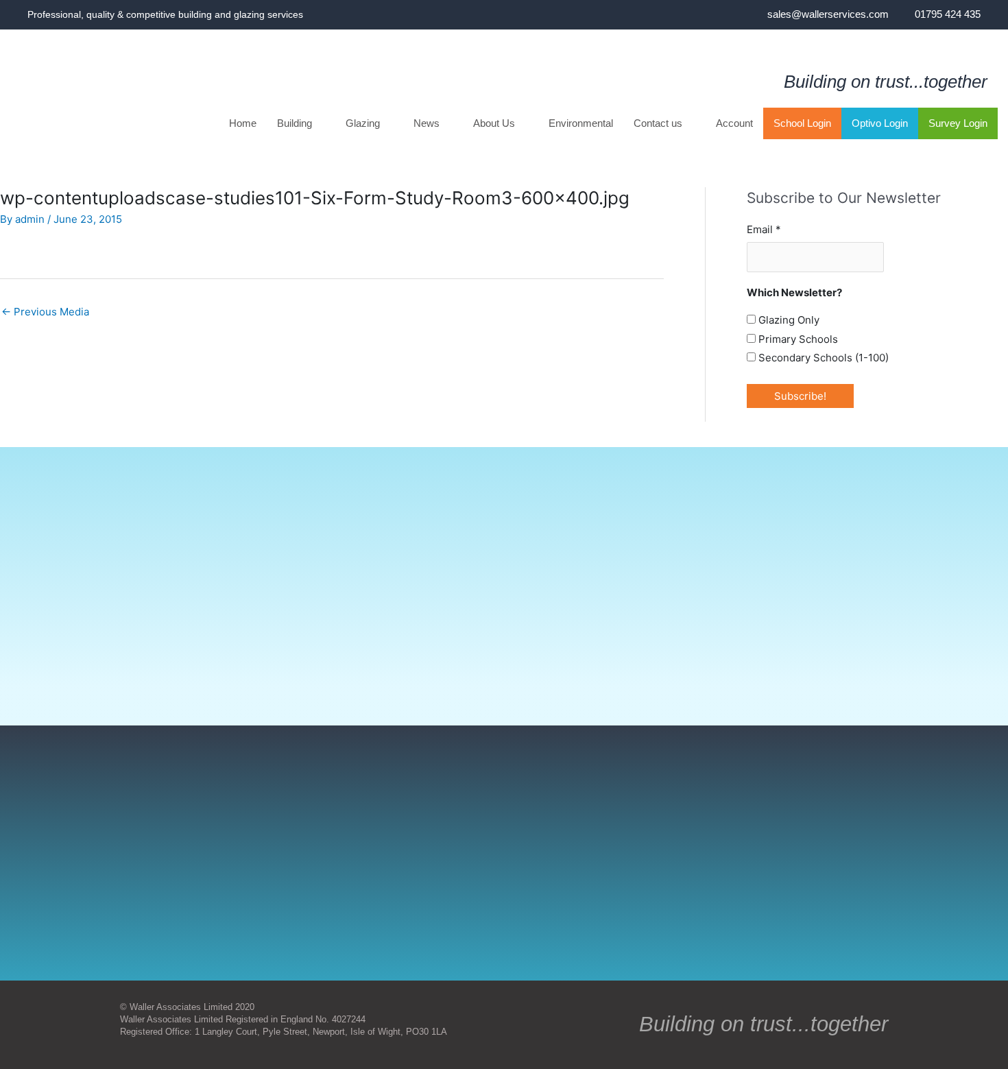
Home (242, 123)
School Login (802, 123)
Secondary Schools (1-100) (822, 357)
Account (734, 123)
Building (294, 123)
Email (764, 229)
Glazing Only (787, 319)
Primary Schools (797, 339)
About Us (494, 123)
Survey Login (957, 123)
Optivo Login (880, 123)
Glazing (363, 123)
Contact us (658, 123)
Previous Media (45, 311)
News (426, 123)
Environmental (581, 123)
